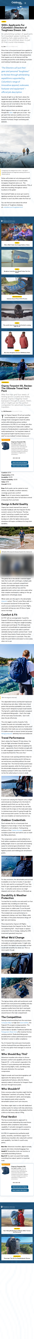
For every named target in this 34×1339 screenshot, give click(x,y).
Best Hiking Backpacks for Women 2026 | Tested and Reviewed (17, 1221)
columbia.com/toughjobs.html (13, 207)
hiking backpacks (6, 733)
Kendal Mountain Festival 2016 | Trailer (17, 316)
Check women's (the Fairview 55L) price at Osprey (20, 465)
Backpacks (5, 382)
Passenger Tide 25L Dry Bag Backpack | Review (17, 1248)
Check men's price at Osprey (20, 462)
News (3, 21)
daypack (4, 601)
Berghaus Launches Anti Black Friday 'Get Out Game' (17, 262)
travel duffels (24, 1023)
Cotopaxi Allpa (6, 1023)
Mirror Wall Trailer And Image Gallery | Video (17, 235)
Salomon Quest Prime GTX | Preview (17, 289)
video (11, 112)
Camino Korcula (17, 830)
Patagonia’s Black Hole (9, 1032)
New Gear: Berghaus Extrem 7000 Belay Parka (17, 343)
